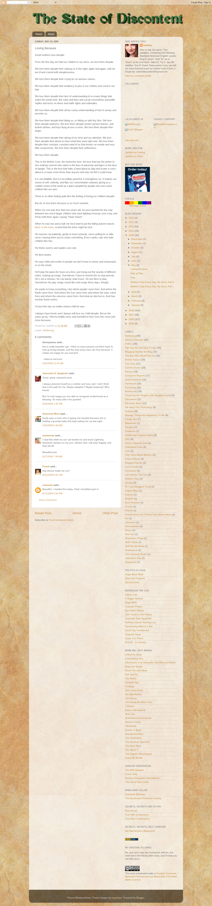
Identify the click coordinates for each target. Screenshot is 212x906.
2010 (132, 231)
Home (38, 34)
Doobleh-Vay (131, 682)
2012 (132, 222)
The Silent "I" (132, 750)
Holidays (129, 411)
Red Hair (129, 534)
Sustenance (131, 550)
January (135, 305)
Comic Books (132, 467)
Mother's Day (132, 479)
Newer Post (43, 513)
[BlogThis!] (79, 326)
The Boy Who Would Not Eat (140, 356)
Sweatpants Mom (134, 734)
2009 (132, 235)
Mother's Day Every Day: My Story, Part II (152, 282)
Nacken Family (133, 722)
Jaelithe (147, 45)
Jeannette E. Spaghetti (55, 373)
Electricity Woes (133, 403)
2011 (131, 226)
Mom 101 (130, 714)
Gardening (130, 387)
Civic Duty (130, 363)
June (134, 261)
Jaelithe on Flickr (134, 156)
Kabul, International (135, 710)
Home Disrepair (133, 379)
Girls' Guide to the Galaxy (138, 614)
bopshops (117, 898)
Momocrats (131, 391)
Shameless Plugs (134, 538)
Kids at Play (137, 273)
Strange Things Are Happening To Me (145, 415)
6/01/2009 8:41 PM (52, 475)
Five (133, 277)
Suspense (130, 431)
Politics (128, 344)
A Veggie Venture (134, 598)
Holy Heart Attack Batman (138, 455)
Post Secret (131, 811)
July (133, 256)
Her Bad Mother (133, 694)
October (135, 247)
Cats (127, 451)
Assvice (129, 494)
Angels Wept (131, 490)
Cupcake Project (133, 606)
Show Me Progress (135, 578)
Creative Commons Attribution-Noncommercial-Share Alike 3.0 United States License (151, 876)
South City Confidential (137, 630)
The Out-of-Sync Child (136, 782)
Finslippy (129, 686)
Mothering (48, 330)
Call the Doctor (133, 367)
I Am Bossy (131, 698)
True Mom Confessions (137, 818)
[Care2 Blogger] (134, 129)
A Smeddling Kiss (134, 658)
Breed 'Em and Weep (136, 670)
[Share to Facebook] (85, 326)
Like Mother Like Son (136, 475)
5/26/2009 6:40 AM (52, 425)
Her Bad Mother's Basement (140, 831)
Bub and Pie (131, 674)
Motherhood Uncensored (138, 718)
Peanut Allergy (132, 459)
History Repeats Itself (136, 443)
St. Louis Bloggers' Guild (138, 486)
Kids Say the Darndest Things (140, 348)
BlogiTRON (131, 602)
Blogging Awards (133, 463)
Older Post (110, 513)
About (51, 34)
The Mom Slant (133, 746)
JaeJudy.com (132, 140)
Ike (126, 518)
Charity (128, 506)
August (135, 252)
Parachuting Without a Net (139, 626)
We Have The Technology (138, 407)
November (137, 243)
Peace (128, 530)
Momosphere (132, 526)
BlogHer (129, 498)
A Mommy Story (133, 654)
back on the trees (44, 227)
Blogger (140, 898)
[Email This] (76, 326)
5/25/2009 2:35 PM (52, 404)
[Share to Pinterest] (88, 326)
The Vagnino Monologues (138, 754)
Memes (129, 371)
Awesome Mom (50, 414)
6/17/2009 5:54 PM (52, 493)
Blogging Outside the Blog (138, 352)
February (136, 301)
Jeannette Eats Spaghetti (138, 618)
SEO (127, 439)
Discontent (130, 399)
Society (129, 483)
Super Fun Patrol (134, 638)
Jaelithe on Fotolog (135, 152)
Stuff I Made (131, 542)
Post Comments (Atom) (61, 520)
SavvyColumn (132, 582)
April (134, 292)
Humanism (130, 471)
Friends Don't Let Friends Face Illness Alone (148, 514)
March (135, 296)
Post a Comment (48, 500)
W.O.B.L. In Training (135, 642)
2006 (132, 319)
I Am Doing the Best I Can (138, 702)
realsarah (47, 485)
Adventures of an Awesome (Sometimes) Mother (150, 662)
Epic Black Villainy (134, 610)
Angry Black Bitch (134, 574)
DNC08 (129, 510)
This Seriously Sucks (136, 554)
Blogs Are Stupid (133, 666)
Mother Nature (132, 360)
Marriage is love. (138, 206)
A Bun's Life (131, 595)
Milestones (130, 423)
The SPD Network (134, 770)
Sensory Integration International (142, 778)
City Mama (130, 678)
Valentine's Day (133, 558)
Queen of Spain (133, 730)
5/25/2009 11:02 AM (52, 363)
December (137, 239)
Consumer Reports (135, 375)
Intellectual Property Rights (139, 435)
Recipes (129, 427)
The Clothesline (133, 738)
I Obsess (129, 706)
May (133, 265)
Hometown (130, 383)
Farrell (46, 466)
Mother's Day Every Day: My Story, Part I (152, 286)
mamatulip (48, 435)
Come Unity (131, 774)
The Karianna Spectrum (137, 742)
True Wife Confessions (137, 815)
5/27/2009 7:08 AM (52, 456)
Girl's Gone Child (134, 690)
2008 (132, 310)
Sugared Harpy (133, 634)
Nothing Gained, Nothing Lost (140, 622)
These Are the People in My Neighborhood (147, 395)
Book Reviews (132, 502)
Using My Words (133, 758)
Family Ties (131, 419)
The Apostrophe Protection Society (143, 798)
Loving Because (139, 269)
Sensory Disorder (134, 340)
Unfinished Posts (134, 447)
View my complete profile (138, 76)
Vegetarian (130, 562)
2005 (132, 323)
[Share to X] (82, 326)
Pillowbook (130, 726)
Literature (130, 522)
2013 (132, 218)
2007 (132, 315)
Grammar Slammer (135, 794)
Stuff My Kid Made (134, 546)
